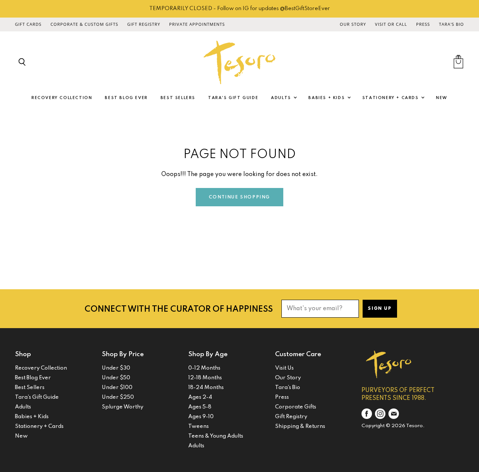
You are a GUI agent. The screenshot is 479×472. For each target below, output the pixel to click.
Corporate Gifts (295, 407)
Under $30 (116, 368)
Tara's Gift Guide (233, 98)
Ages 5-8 (199, 407)
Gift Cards (28, 24)
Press (423, 24)
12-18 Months (205, 377)
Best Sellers (178, 98)
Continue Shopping (239, 197)
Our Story (353, 24)
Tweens (198, 426)
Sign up (379, 308)
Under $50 (116, 377)
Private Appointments (197, 24)
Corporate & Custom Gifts (84, 24)
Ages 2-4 (200, 397)
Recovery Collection (61, 98)
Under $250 (118, 397)
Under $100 (117, 387)
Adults (282, 98)
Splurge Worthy (122, 407)
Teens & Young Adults (215, 436)
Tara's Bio (451, 24)
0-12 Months (204, 368)
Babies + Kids (327, 98)
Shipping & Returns (300, 426)
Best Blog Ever (126, 98)
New (442, 98)
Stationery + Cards (391, 98)
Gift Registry (143, 24)
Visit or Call (391, 24)
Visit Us (284, 368)
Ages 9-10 (201, 416)
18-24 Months (206, 387)
